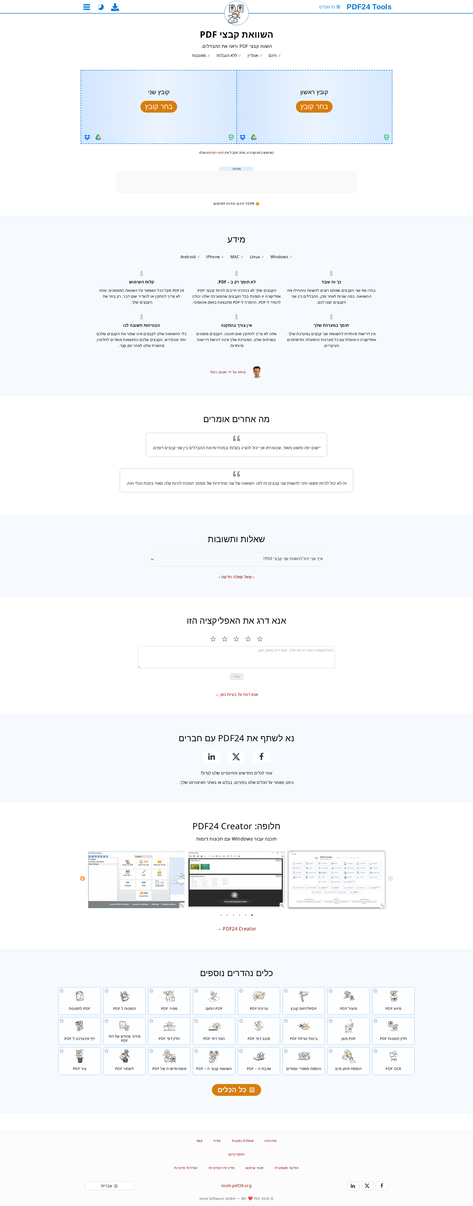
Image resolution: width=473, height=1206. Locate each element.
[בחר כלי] (86, 7)
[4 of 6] (233, 915)
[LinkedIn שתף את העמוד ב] (211, 756)
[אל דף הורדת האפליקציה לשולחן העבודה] (115, 7)
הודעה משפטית (287, 1167)
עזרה (217, 1140)
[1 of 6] (252, 915)
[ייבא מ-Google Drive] (254, 137)
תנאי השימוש (215, 152)
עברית (106, 1186)
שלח (236, 676)
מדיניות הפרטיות (222, 1167)
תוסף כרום (236, 1154)
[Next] (82, 878)
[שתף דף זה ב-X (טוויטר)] (236, 756)
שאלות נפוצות (242, 1140)
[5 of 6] (227, 915)
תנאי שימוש (255, 1167)
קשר (199, 1140)
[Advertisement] (236, 182)
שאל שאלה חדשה (236, 577)
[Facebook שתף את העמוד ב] (261, 756)
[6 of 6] (221, 915)
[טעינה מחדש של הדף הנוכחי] (236, 13)
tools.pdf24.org (236, 1185)
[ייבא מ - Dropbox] (243, 137)
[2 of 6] (245, 915)
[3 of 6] (239, 915)
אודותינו (270, 1140)
